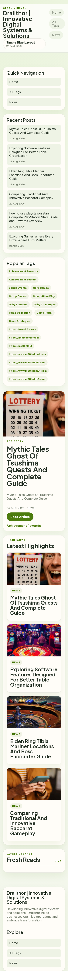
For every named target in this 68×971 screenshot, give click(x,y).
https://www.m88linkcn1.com (27, 354)
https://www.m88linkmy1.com (28, 370)
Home (56, 12)
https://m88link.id (20, 345)
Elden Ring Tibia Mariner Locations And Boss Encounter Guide (32, 749)
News (56, 35)
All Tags (55, 24)
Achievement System (22, 279)
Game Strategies (19, 320)
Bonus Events (18, 287)
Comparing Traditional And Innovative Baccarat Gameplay (28, 823)
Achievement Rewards (23, 271)
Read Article (20, 517)
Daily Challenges (45, 304)
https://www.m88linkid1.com (27, 362)
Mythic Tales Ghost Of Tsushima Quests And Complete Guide (34, 605)
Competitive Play (44, 296)
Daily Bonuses (18, 304)
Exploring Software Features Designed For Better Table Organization (33, 677)
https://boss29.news (22, 329)
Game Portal (44, 312)
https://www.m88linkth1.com (27, 379)
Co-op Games (17, 296)
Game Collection (19, 312)
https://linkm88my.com (24, 337)
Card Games (41, 287)
